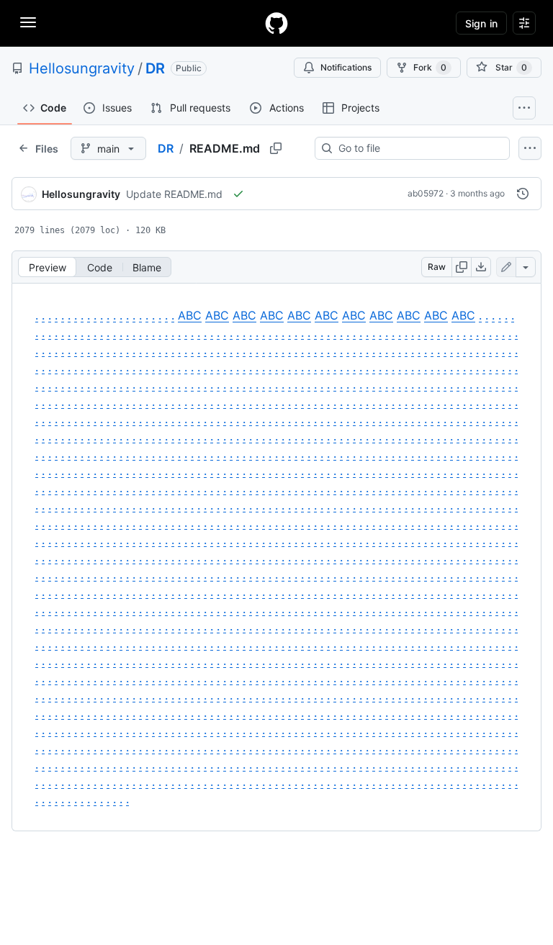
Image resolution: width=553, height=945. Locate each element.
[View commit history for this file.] (523, 194)
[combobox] (418, 148)
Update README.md (174, 194)
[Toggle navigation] (28, 22)
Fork (429, 67)
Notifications (346, 67)
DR (155, 68)
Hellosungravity (82, 68)
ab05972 (426, 193)
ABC (190, 315)
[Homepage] (276, 23)
